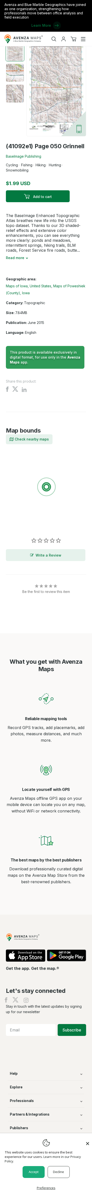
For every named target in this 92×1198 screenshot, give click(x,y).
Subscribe (72, 1029)
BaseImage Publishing (23, 156)
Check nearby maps (32, 439)
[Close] (87, 1141)
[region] (46, 487)
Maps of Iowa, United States (28, 286)
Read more (15, 258)
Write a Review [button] (48, 555)
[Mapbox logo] (18, 523)
